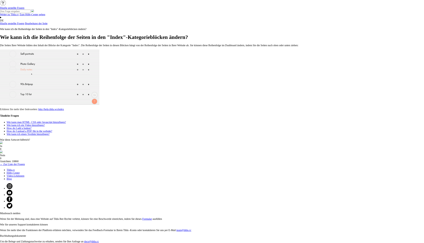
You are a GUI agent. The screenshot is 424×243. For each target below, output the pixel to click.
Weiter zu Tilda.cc (9, 14)
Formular (147, 218)
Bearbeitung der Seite (36, 23)
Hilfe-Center (13, 172)
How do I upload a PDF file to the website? (29, 131)
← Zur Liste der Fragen (12, 164)
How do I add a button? (19, 128)
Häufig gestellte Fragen (12, 23)
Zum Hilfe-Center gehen (32, 14)
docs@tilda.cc (91, 241)
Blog (9, 178)
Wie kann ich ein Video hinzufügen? (26, 125)
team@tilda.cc (183, 230)
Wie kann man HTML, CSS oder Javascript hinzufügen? (36, 122)
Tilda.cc (11, 169)
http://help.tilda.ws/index (51, 109)
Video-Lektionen (15, 175)
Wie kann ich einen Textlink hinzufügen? (28, 134)
